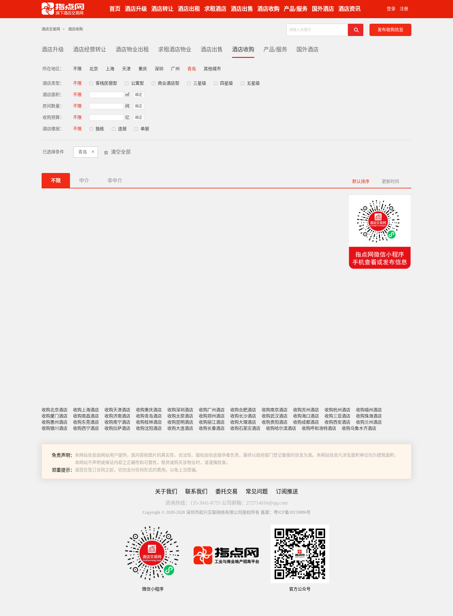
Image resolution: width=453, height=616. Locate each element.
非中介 (115, 180)
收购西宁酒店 (86, 428)
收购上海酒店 (86, 410)
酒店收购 (268, 9)
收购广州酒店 (212, 410)
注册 (404, 8)
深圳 (159, 68)
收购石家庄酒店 (245, 428)
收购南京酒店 (275, 410)
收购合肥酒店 (243, 410)
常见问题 (257, 491)
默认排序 (360, 181)
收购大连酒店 (180, 428)
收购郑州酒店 (212, 416)
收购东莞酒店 (86, 422)
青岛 (191, 68)
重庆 (142, 68)
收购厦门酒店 (54, 416)
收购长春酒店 (212, 428)
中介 (84, 180)
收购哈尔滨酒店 (281, 428)
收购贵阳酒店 (275, 422)
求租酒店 (215, 9)
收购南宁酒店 (117, 422)
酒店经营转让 (89, 49)
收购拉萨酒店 (117, 428)
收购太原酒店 (180, 416)
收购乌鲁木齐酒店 (359, 428)
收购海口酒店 (306, 416)
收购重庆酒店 (149, 410)
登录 (391, 8)
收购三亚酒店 (337, 416)
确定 (138, 95)
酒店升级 (136, 9)
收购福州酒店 (369, 410)
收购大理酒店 (243, 422)
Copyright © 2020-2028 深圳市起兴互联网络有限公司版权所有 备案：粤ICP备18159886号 (227, 512)
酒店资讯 (349, 9)
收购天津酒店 (117, 410)
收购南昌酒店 (86, 416)
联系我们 (196, 491)
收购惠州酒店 (54, 422)
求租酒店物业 (174, 49)
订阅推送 (287, 491)
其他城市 (212, 68)
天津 (126, 68)
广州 (175, 68)
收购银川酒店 (54, 428)
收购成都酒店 (306, 422)
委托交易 (226, 491)
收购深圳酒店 (180, 410)
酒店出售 (242, 9)
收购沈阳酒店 (149, 428)
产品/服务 (296, 9)
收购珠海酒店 (369, 416)
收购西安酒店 (337, 422)
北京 (93, 68)
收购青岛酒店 (149, 416)
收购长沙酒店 (243, 416)
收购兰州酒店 (369, 422)
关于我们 (166, 491)
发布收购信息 (390, 29)
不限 (77, 68)
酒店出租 (189, 9)
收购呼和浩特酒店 (319, 428)
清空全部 (121, 152)
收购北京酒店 (54, 410)
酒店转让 (162, 9)
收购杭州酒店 (337, 410)
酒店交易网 (51, 29)
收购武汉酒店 (275, 416)
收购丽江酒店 (212, 422)
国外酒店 (323, 9)
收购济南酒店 (117, 416)
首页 (114, 9)
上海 (110, 68)
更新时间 (390, 181)
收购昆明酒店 (180, 422)
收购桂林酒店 (149, 422)
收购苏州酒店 (306, 410)
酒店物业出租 (132, 49)
